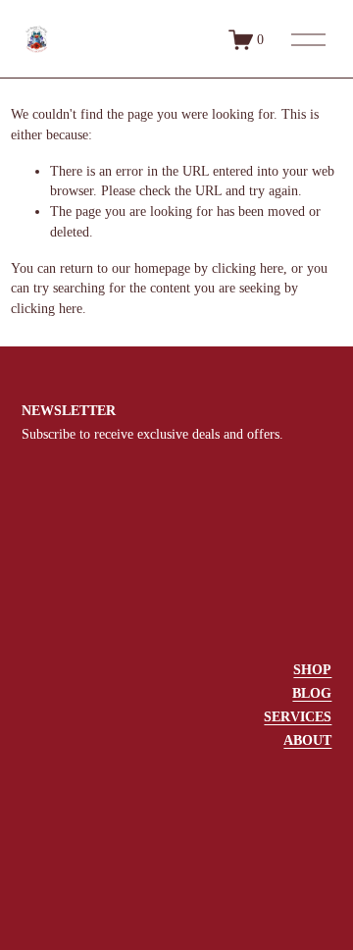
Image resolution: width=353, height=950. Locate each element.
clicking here (247, 268)
